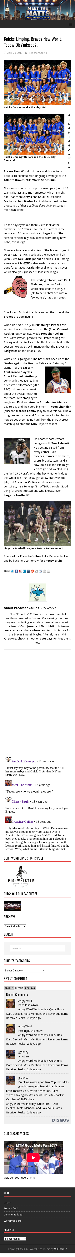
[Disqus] (37, 702)
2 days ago (34, 1018)
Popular (30, 988)
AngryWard (25, 1001)
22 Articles (49, 608)
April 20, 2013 (14, 52)
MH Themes (60, 1249)
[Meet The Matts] (37, 18)
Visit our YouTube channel (20, 1177)
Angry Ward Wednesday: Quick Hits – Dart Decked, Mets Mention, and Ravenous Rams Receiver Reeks (37, 1013)
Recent (19, 988)
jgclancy (23, 1052)
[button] (69, 24)
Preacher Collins (37, 52)
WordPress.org (12, 1220)
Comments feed (13, 1214)
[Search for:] (37, 948)
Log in (7, 1202)
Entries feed (11, 1208)
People (9, 988)
